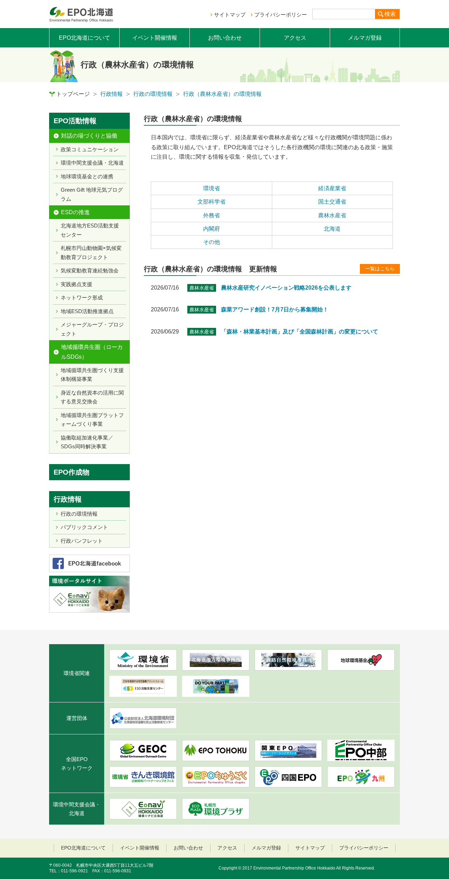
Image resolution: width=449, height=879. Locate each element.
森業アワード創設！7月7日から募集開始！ (274, 309)
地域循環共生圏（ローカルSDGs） (92, 351)
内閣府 (211, 229)
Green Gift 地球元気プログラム (92, 194)
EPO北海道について (84, 38)
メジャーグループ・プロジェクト (92, 329)
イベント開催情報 (154, 38)
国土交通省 (332, 202)
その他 (211, 242)
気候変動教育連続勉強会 (90, 270)
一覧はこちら (380, 268)
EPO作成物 (71, 472)
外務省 (211, 215)
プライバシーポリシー (280, 15)
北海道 (332, 229)
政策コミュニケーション (90, 149)
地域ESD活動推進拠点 (87, 311)
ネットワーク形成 (82, 297)
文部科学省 (211, 202)
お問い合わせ (225, 38)
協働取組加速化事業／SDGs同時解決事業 (87, 442)
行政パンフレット (82, 541)
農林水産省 (332, 215)
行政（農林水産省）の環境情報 (222, 94)
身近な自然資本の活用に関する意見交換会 (92, 397)
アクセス (295, 38)
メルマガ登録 (365, 38)
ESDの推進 (75, 212)
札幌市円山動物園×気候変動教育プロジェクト (91, 252)
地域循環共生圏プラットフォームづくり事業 (92, 419)
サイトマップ (230, 15)
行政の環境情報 (153, 94)
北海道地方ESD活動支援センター (90, 230)
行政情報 (111, 94)
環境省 (211, 188)
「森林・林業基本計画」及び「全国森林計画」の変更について (299, 332)
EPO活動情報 (75, 121)
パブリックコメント (84, 527)
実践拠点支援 (76, 284)
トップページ (73, 94)
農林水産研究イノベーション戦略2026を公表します (286, 288)
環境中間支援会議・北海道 (92, 163)
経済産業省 (332, 188)
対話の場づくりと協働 (89, 136)
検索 (390, 14)
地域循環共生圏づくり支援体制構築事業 (92, 374)
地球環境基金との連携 (87, 176)
